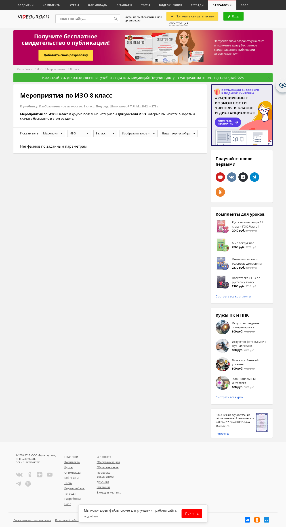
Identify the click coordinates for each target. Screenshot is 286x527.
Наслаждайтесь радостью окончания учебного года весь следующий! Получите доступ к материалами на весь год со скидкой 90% (143, 77)
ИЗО (39, 69)
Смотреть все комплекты (233, 296)
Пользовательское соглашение (32, 520)
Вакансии (103, 487)
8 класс (75, 69)
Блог (244, 5)
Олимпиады (98, 5)
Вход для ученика (109, 492)
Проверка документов (105, 475)
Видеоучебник (170, 5)
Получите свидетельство (195, 16)
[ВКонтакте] (247, 520)
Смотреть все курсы (230, 397)
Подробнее (222, 433)
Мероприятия (56, 69)
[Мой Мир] (266, 520)
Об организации (108, 462)
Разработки (222, 5)
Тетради (197, 5)
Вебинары (124, 5)
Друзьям (103, 482)
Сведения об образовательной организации (143, 18)
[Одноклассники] (257, 520)
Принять (192, 513)
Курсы (74, 5)
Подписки (25, 5)
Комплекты (52, 5)
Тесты (145, 5)
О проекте (104, 457)
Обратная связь (108, 467)
